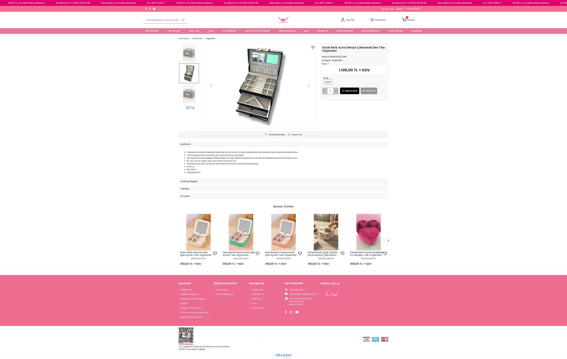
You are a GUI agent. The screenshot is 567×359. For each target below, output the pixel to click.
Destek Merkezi (413, 8)
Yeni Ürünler (257, 289)
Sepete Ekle (351, 90)
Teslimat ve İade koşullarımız (194, 312)
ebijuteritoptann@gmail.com (303, 294)
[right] (388, 240)
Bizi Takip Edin (294, 283)
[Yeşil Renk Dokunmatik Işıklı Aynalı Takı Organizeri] (241, 232)
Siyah (328, 82)
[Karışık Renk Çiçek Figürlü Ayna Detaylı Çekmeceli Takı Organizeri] (326, 232)
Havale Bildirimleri (224, 294)
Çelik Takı (256, 298)
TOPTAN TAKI (258, 294)
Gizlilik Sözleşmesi (189, 294)
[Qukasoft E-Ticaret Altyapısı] (283, 356)
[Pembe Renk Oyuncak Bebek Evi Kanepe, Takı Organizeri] (368, 232)
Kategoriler (257, 283)
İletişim (400, 8)
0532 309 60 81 (296, 289)
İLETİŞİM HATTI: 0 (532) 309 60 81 (73, 2)
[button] (347, 20)
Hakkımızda (186, 289)
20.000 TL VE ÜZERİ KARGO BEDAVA (26, 2)
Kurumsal (185, 283)
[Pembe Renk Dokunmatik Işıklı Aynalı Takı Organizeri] (283, 232)
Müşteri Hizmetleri (225, 283)
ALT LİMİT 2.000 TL (156, 2)
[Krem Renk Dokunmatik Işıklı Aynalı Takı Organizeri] (198, 232)
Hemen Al (370, 90)
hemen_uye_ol (330, 283)
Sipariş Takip (388, 8)
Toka (254, 303)
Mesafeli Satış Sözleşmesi (193, 298)
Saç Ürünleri (257, 308)
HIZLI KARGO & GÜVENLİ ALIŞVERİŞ (118, 2)
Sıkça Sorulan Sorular (191, 308)
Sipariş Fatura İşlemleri (191, 317)
